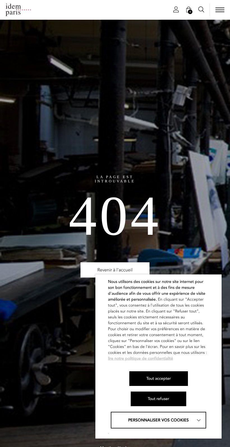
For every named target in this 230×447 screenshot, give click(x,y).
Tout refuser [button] (158, 398)
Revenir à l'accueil (115, 270)
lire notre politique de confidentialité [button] (140, 358)
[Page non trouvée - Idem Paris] (18, 10)
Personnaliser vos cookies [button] (158, 420)
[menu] (219, 10)
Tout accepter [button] (158, 378)
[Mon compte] (176, 10)
